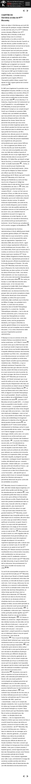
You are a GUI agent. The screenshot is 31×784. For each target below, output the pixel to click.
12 (10, 637)
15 (19, 689)
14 (10, 671)
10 (24, 607)
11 (17, 616)
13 (24, 644)
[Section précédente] (23, 11)
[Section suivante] (27, 11)
